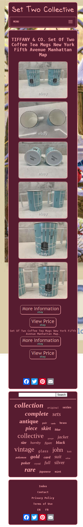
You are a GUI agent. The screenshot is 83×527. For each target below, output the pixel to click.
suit (57, 456)
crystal (37, 463)
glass (43, 451)
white (67, 458)
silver (59, 462)
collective (31, 435)
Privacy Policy (43, 497)
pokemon (21, 457)
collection (29, 405)
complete (36, 413)
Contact (43, 492)
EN (38, 509)
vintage (24, 449)
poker (25, 463)
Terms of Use (43, 503)
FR (47, 509)
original (53, 408)
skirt (46, 428)
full (47, 462)
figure (48, 443)
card (47, 457)
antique (28, 421)
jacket (63, 436)
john (57, 449)
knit (69, 451)
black (60, 442)
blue (57, 429)
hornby (35, 443)
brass (63, 422)
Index (43, 486)
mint (58, 471)
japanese (45, 471)
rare (30, 469)
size (23, 442)
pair (44, 422)
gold (35, 456)
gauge (51, 438)
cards (53, 423)
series (67, 407)
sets (56, 414)
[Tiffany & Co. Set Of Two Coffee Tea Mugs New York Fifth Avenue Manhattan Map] (43, 80)
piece (31, 428)
